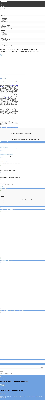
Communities (3, 15)
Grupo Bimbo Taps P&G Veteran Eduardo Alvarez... (9, 184)
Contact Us (3, 2)
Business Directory (5, 26)
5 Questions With (5, 24)
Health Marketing (2, 154)
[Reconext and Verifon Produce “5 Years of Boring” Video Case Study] (2, 167)
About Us (3, 27)
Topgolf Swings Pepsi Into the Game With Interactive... (10, 163)
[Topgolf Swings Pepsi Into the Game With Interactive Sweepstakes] (2, 160)
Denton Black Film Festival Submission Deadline (11, 390)
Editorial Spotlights (5, 22)
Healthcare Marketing (7, 154)
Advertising (4, 16)
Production (4, 18)
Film (3, 20)
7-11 (0, 127)
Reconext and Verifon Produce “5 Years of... (8, 170)
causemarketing (4, 127)
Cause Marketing (2, 47)
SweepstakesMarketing (5, 161)
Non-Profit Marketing (5, 147)
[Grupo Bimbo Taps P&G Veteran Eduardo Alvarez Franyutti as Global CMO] (2, 182)
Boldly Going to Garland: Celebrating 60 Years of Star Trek (14, 381)
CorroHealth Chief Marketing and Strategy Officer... (9, 156)
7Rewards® (12, 85)
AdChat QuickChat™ (6, 25)
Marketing (4, 19)
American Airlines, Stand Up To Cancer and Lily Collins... (10, 148)
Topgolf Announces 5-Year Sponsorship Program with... (10, 177)
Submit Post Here (4, 21)
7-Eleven (5, 78)
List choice (1, 373)
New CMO (4, 183)
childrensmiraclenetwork (11, 127)
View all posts (2, 206)
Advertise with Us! (4, 1)
